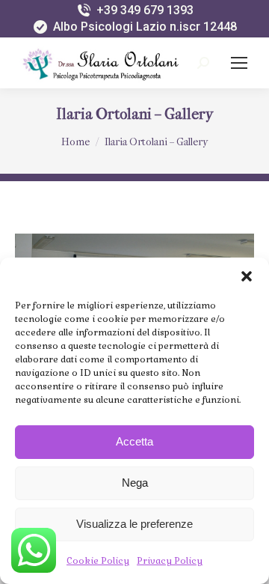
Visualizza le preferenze (134, 523)
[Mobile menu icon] (239, 63)
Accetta (134, 441)
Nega (135, 482)
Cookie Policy (98, 561)
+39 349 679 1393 (145, 10)
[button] (246, 276)
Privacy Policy (169, 561)
